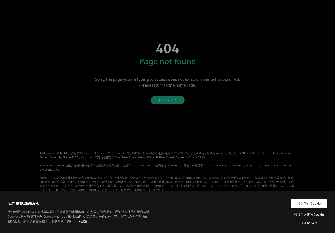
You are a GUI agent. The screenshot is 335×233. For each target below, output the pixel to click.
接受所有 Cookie (309, 203)
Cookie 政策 (78, 221)
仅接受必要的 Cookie (309, 214)
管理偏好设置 (309, 223)
